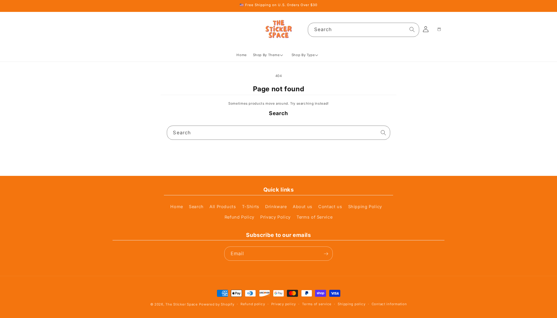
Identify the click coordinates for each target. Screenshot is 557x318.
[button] (269, 55)
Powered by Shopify (216, 305)
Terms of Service (314, 217)
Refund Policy (239, 217)
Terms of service (317, 304)
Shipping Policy (365, 206)
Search (196, 206)
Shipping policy (351, 304)
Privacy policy (283, 304)
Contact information (389, 304)
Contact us (330, 206)
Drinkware (276, 206)
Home (176, 206)
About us (302, 206)
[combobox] (363, 30)
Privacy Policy (275, 217)
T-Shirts (250, 206)
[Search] (412, 29)
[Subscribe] (325, 253)
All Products (222, 206)
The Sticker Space (181, 305)
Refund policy (252, 304)
